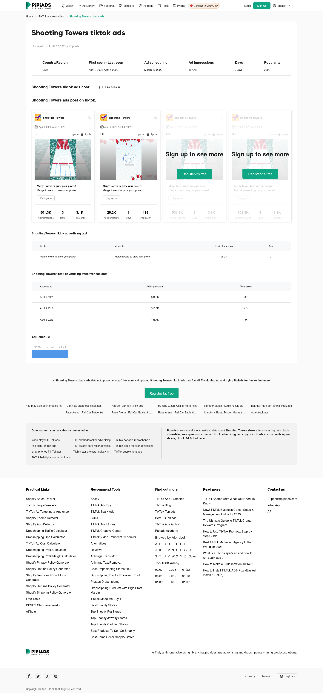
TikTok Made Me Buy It (106, 599)
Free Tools (33, 599)
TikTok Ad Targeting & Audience (47, 511)
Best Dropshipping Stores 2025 (111, 569)
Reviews (96, 550)
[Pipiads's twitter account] (38, 676)
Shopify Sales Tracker (40, 499)
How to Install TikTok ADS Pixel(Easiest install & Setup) (229, 572)
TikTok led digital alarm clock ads (51, 457)
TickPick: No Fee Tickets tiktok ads (271, 405)
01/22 (186, 569)
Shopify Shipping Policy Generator (49, 592)
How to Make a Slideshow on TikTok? (228, 564)
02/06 (172, 569)
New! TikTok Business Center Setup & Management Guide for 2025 (228, 511)
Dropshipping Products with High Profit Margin (116, 590)
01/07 (186, 582)
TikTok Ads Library (103, 524)
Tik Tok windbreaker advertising (92, 440)
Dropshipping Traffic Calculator (46, 530)
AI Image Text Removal (106, 562)
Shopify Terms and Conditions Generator (46, 577)
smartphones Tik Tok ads (46, 451)
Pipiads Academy (167, 530)
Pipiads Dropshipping (105, 581)
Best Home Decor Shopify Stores (112, 637)
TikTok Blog (163, 505)
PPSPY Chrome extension (43, 605)
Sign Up (262, 5)
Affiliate (31, 611)
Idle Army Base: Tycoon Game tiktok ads (227, 412)
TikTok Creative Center (106, 530)
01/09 (159, 582)
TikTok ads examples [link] (51, 16)
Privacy (249, 676)
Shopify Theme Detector (42, 518)
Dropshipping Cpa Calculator (45, 537)
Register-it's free (194, 173)
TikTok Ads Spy (101, 505)
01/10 (186, 576)
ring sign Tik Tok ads (44, 446)
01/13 (172, 576)
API (269, 511)
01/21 (159, 576)
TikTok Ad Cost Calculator (43, 543)
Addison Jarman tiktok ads (127, 405)
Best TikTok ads (165, 518)
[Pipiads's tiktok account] (47, 676)
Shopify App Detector (40, 524)
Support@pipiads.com (282, 499)
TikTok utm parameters (41, 505)
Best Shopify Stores (104, 605)
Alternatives (98, 543)
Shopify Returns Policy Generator (48, 586)
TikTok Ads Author (167, 524)
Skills (94, 518)
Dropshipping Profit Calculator (46, 550)
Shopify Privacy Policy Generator (48, 562)
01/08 (172, 582)
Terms (266, 676)
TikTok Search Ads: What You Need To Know (229, 501)
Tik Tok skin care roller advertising (93, 446)
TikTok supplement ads (128, 451)
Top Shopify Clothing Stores (109, 624)
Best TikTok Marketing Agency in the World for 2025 (227, 544)
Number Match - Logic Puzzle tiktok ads (227, 405)
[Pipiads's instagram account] (56, 676)
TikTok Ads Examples (169, 499)
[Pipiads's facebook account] (29, 676)
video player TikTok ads (46, 440)
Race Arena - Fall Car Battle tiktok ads (88, 412)
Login (247, 5)
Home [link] (30, 16)
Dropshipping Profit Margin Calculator (51, 556)
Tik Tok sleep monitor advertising (133, 446)
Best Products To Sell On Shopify (113, 630)
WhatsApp (274, 505)
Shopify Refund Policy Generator (48, 569)
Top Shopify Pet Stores (106, 611)
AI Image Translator (103, 556)
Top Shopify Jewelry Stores (109, 618)
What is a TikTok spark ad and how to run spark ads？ (228, 555)
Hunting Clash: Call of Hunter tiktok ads (181, 405)
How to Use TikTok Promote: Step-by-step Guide (228, 533)
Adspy (95, 499)
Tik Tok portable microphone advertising (135, 440)
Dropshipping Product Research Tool (115, 575)
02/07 (159, 569)
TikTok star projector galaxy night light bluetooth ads (94, 451)
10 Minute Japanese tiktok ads (83, 405)
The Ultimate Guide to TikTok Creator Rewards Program (227, 522)
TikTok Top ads (165, 511)
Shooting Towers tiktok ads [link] (86, 16)
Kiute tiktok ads (260, 412)
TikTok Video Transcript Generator (113, 537)
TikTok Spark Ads (102, 511)
